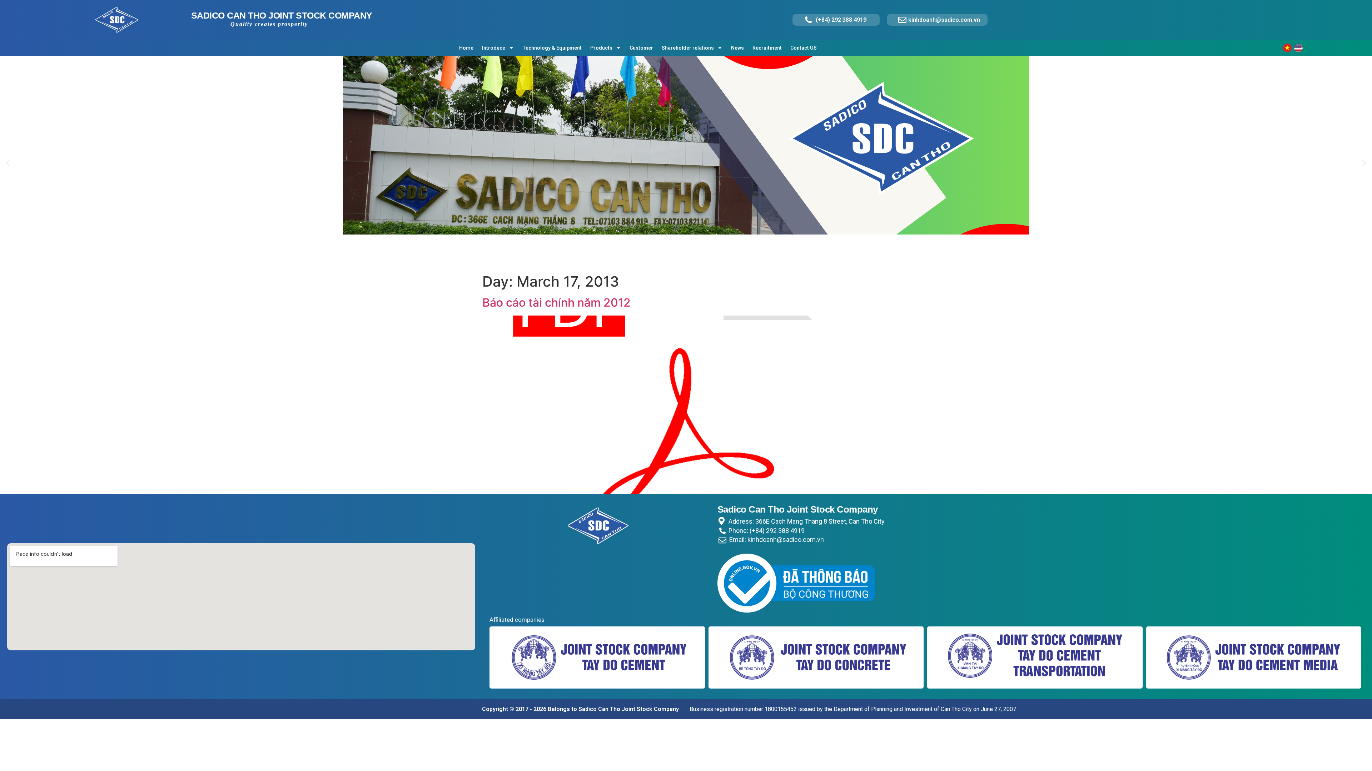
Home (466, 48)
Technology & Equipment (552, 48)
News (737, 48)
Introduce (493, 48)
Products (601, 48)
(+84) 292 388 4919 (841, 19)
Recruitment (767, 48)
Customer (641, 48)
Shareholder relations (688, 48)
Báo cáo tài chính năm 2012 (556, 302)
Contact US (803, 48)
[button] (8, 163)
